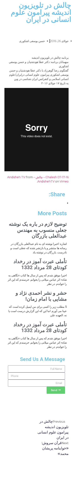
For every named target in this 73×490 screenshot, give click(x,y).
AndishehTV (46, 181)
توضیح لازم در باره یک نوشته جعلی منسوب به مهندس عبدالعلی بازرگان (38, 230)
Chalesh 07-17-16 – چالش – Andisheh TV (38, 177)
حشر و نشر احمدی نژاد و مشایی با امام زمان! (41, 296)
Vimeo (64, 181)
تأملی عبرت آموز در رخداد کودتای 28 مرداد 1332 (40, 264)
